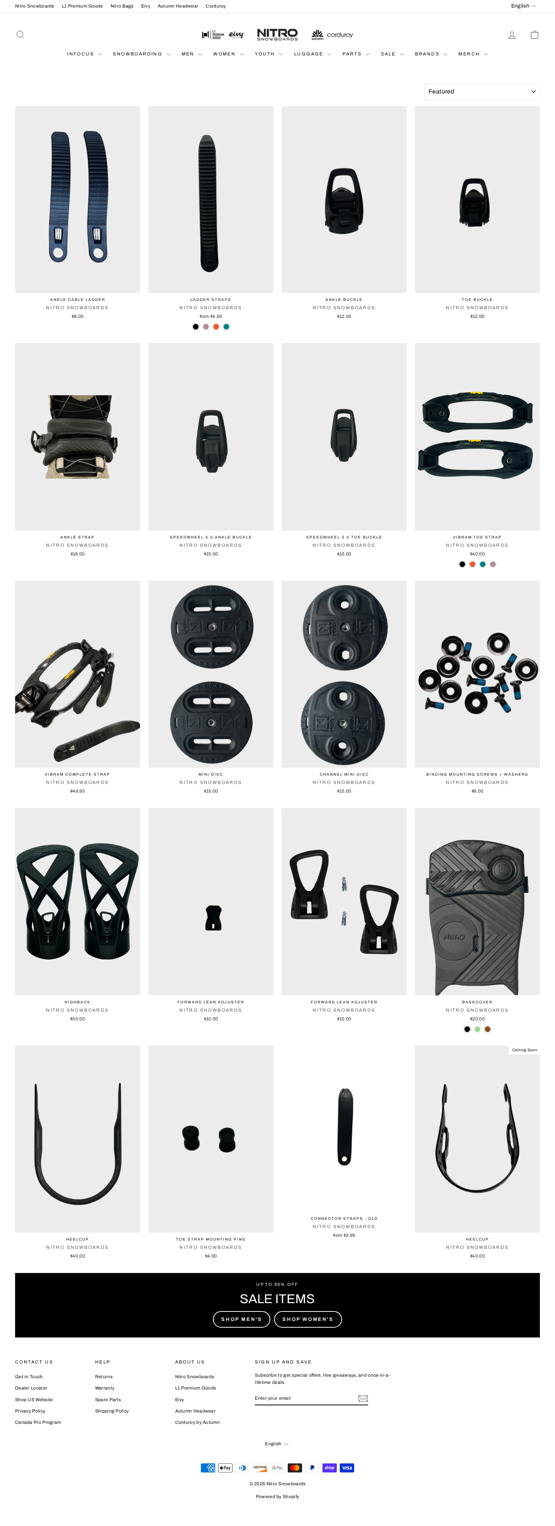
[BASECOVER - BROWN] (487, 1029)
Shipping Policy (112, 1411)
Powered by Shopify (277, 1496)
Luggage (309, 54)
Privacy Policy (30, 1411)
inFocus (81, 54)
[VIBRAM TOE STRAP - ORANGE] (472, 564)
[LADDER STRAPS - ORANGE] (216, 326)
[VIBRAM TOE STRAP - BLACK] (462, 564)
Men (189, 54)
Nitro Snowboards (34, 6)
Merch (470, 54)
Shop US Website (34, 1399)
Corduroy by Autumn (197, 1422)
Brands (428, 54)
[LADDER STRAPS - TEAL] (226, 326)
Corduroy (216, 6)
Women (225, 54)
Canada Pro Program (38, 1422)
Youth (266, 54)
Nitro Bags (122, 6)
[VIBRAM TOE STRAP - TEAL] (482, 564)
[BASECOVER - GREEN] (477, 1029)
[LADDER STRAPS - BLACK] (195, 326)
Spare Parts (108, 1399)
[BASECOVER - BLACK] (467, 1029)
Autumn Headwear (178, 6)
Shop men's (241, 1319)
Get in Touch (29, 1376)
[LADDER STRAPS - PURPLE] (206, 326)
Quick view (77, 285)
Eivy (145, 6)
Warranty (104, 1388)
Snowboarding (138, 54)
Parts (353, 54)
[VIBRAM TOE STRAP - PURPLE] (492, 564)
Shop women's (307, 1319)
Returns (104, 1376)
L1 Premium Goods (82, 6)
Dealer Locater (31, 1388)
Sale (389, 54)
